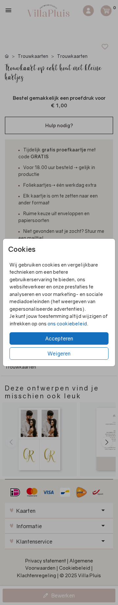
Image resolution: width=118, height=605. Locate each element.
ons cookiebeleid (67, 323)
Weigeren (59, 353)
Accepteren (59, 338)
